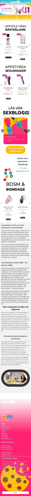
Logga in (3, 423)
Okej (15, 492)
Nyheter (3, 432)
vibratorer (7, 361)
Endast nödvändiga (15, 489)
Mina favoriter (5, 428)
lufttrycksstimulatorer (7, 345)
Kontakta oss (5, 426)
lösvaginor (14, 361)
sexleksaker (20, 314)
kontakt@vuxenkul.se (7, 411)
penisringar (25, 359)
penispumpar (8, 363)
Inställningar (15, 486)
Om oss (3, 430)
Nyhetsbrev (4, 433)
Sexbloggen (4, 437)
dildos (3, 361)
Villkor (3, 425)
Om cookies (4, 435)
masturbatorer (9, 347)
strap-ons (20, 361)
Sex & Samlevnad (6, 439)
